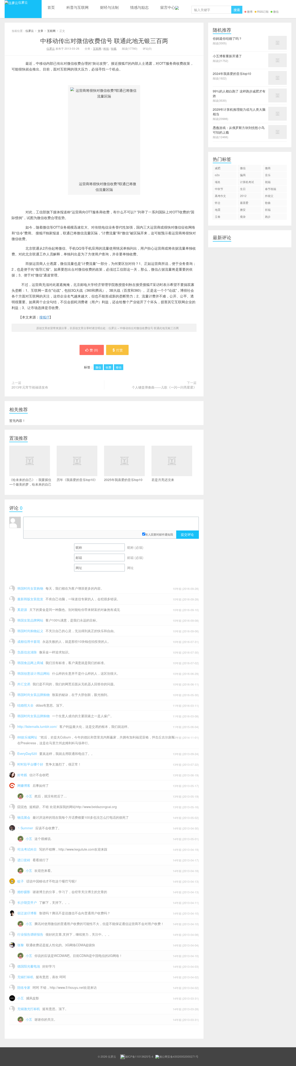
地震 (217, 209)
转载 (114, 48)
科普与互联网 (77, 7)
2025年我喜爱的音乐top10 (123, 479)
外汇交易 (23, 684)
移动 (118, 367)
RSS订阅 (262, 11)
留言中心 (167, 7)
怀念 (217, 203)
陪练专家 (23, 987)
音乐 (268, 175)
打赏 (119, 350)
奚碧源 (22, 609)
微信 (276, 11)
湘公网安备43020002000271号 (178, 1056)
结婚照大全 (25, 705)
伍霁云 (23, 2)
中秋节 (219, 189)
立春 (217, 216)
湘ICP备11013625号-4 (139, 1056)
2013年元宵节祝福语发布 (30, 387)
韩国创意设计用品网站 (33, 673)
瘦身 (243, 216)
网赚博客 (23, 785)
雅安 (243, 209)
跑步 (268, 216)
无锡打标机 (25, 976)
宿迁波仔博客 (27, 913)
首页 (51, 7)
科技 (106, 48)
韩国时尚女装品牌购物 (33, 694)
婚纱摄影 (23, 891)
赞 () (94, 350)
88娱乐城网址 (27, 737)
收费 (108, 367)
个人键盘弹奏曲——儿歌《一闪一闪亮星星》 (164, 387)
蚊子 (20, 881)
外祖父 (269, 196)
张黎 (20, 945)
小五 (29, 796)
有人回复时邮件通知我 (159, 534)
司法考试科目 (27, 849)
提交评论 (187, 534)
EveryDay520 (27, 753)
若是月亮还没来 (162, 479)
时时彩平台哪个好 (30, 764)
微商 (268, 168)
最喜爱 (244, 203)
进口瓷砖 (23, 860)
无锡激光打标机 (28, 1008)
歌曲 (268, 203)
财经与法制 (109, 7)
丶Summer (25, 828)
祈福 (268, 209)
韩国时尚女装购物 (30, 588)
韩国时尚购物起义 (30, 630)
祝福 (268, 182)
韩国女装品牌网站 (30, 620)
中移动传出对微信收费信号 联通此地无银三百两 (104, 40)
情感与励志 (139, 7)
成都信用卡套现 (28, 641)
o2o (217, 175)
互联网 (51, 31)
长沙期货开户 (27, 902)
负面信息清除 (27, 652)
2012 (243, 196)
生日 (243, 189)
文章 (40, 31)
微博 (250, 11)
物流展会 (23, 817)
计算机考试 (247, 182)
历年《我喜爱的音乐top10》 (77, 479)
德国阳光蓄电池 (28, 966)
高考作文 (220, 196)
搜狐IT (44, 317)
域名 (217, 182)
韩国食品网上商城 (30, 662)
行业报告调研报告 (30, 934)
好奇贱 (22, 774)
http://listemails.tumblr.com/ (37, 726)
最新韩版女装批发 (30, 599)
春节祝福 (270, 189)
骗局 (243, 175)
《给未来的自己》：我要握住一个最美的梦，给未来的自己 (30, 482)
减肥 (217, 168)
